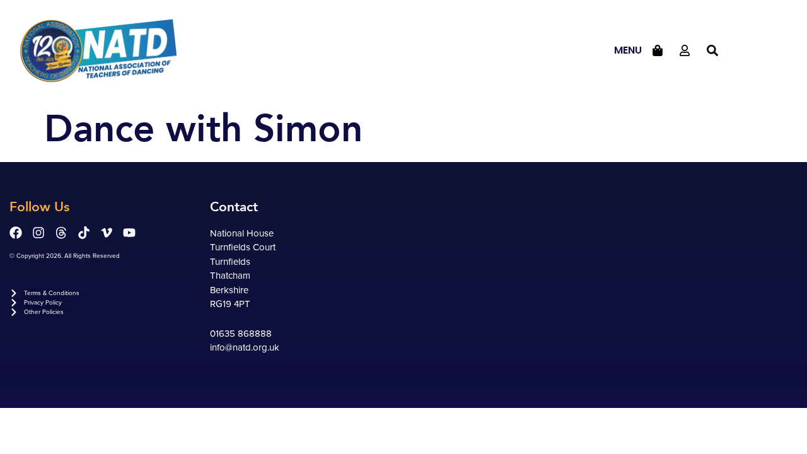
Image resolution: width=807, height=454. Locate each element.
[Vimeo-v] (106, 232)
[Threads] (61, 232)
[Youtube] (129, 232)
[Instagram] (38, 232)
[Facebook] (15, 232)
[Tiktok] (84, 232)
